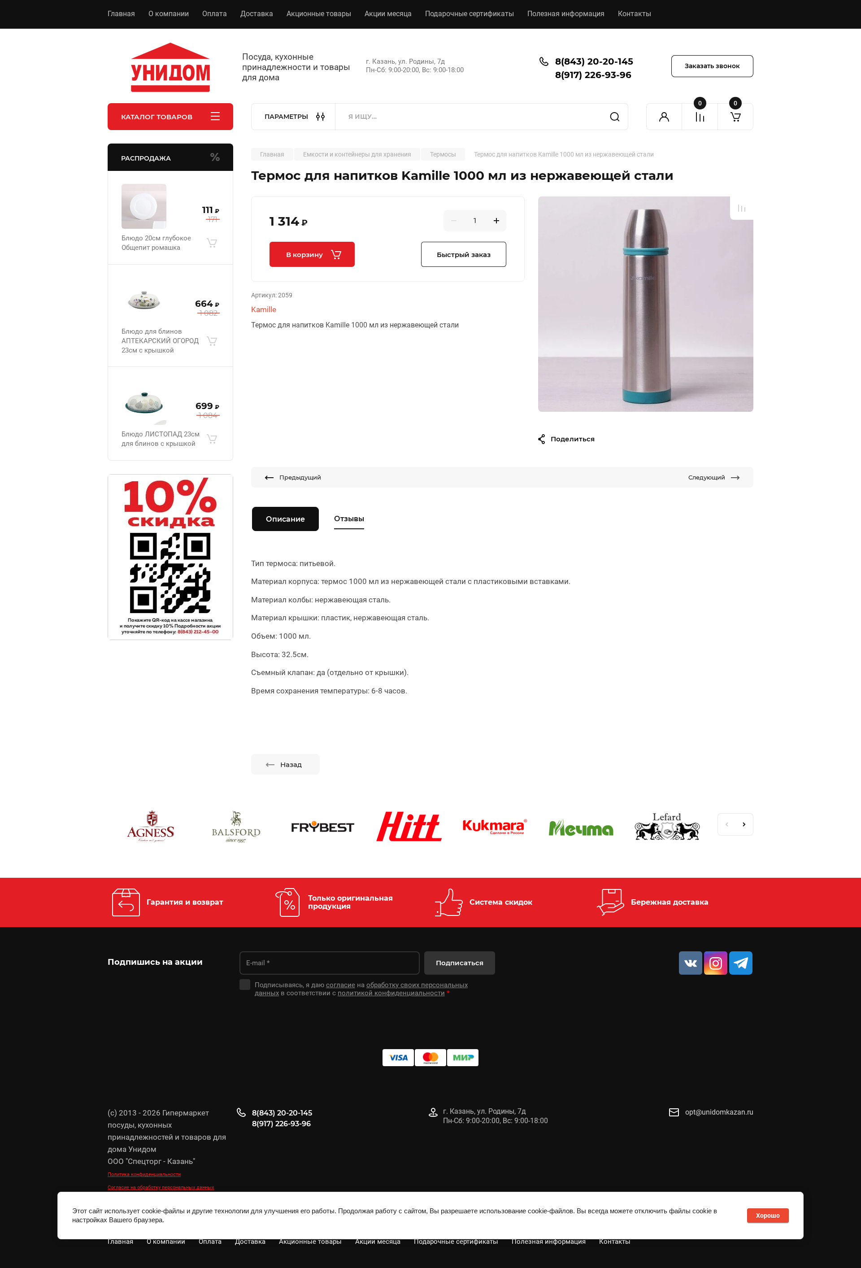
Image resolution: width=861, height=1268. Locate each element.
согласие (340, 985)
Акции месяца (388, 13)
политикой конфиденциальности (391, 993)
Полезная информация (565, 13)
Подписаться (459, 963)
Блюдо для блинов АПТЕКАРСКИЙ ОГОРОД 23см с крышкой (160, 340)
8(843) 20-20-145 (594, 61)
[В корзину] (211, 243)
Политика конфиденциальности (144, 1174)
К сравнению (741, 208)
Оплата (214, 13)
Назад (291, 764)
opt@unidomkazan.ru (719, 1112)
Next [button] (744, 824)
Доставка (256, 13)
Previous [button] (726, 824)
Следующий (706, 477)
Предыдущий (300, 477)
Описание (285, 519)
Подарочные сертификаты (469, 13)
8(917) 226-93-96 (593, 75)
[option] (645, 304)
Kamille (263, 309)
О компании (168, 13)
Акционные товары (319, 13)
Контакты (634, 13)
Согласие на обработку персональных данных (161, 1187)
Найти (614, 116)
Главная (121, 13)
